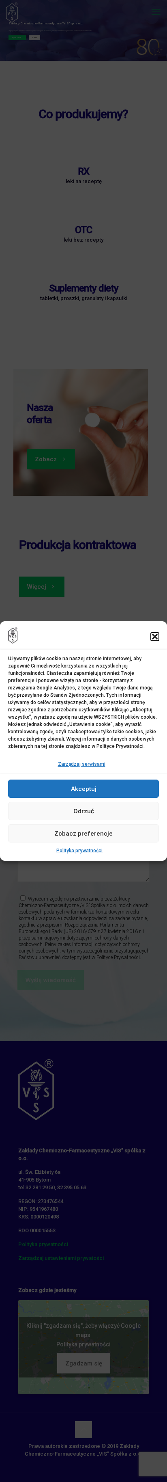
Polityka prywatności (79, 850)
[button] (155, 637)
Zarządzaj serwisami (81, 764)
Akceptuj (83, 789)
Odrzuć (83, 811)
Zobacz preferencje (83, 833)
